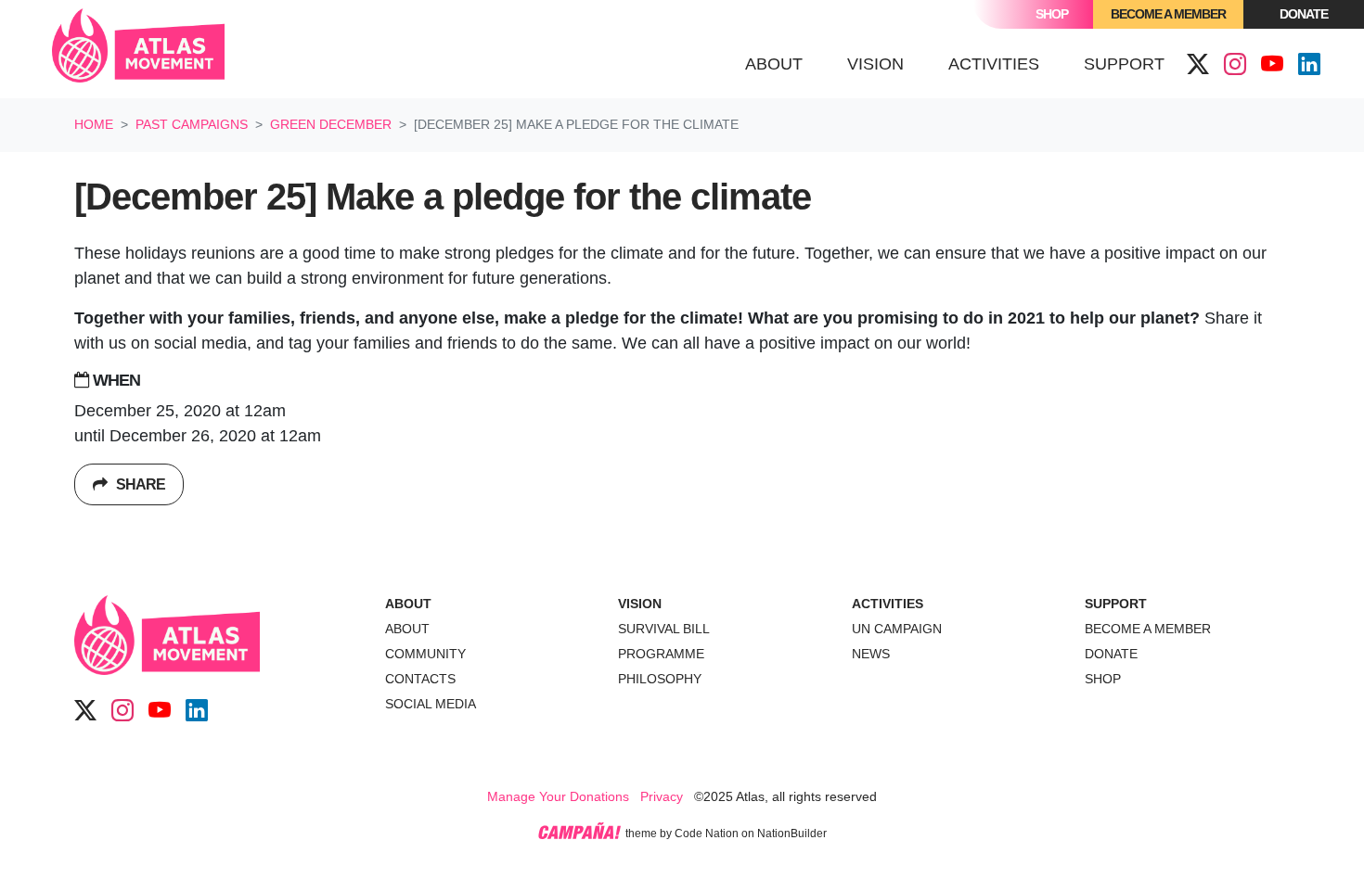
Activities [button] (993, 64)
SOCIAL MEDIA (430, 703)
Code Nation (707, 833)
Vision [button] (875, 64)
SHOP (1103, 678)
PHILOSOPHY (659, 678)
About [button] (774, 64)
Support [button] (1124, 64)
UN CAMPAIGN (897, 628)
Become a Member (1168, 13)
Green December (331, 124)
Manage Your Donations (558, 796)
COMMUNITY (425, 653)
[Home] (138, 49)
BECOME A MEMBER (1148, 628)
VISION (640, 603)
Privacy (661, 796)
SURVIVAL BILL (664, 628)
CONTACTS (420, 678)
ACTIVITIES (887, 603)
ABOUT (408, 603)
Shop (1052, 13)
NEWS (871, 653)
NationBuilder (792, 833)
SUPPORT (1116, 603)
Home (93, 124)
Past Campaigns (191, 124)
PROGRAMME (661, 653)
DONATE (1111, 653)
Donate (1304, 13)
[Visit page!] (1198, 65)
